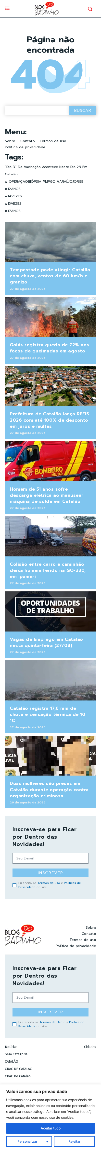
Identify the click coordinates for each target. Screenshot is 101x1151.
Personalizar (27, 1141)
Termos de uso (49, 883)
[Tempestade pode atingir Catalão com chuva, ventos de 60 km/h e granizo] (50, 242)
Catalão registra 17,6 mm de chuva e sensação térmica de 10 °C (47, 714)
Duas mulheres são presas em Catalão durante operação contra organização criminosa (49, 789)
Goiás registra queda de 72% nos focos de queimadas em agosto (49, 347)
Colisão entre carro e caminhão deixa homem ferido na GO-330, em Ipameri (48, 570)
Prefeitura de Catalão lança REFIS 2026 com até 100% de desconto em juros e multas (49, 419)
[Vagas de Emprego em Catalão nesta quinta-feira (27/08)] (50, 611)
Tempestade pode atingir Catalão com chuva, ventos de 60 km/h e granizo (50, 275)
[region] (50, 1117)
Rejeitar (74, 1141)
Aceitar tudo (51, 1128)
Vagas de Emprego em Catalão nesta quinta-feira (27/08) (46, 642)
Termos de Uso (51, 1022)
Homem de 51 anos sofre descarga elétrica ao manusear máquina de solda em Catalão (47, 495)
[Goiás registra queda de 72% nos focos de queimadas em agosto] (50, 317)
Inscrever (50, 873)
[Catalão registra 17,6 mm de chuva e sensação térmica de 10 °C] (50, 680)
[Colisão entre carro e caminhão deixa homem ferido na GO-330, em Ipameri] (50, 536)
